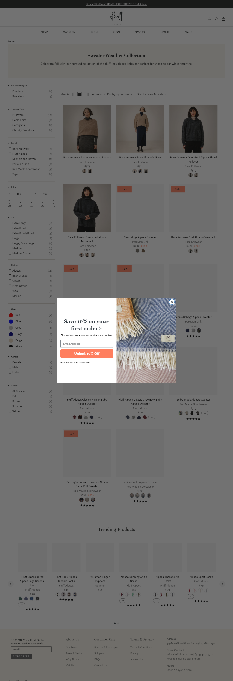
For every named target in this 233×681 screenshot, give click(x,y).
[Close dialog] (172, 302)
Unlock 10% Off (86, 353)
